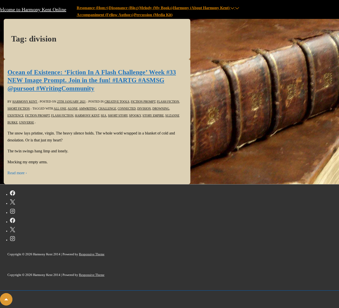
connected (127, 108)
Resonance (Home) (92, 8)
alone (73, 108)
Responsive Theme (91, 254)
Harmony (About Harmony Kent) (201, 8)
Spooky (135, 115)
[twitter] (12, 203)
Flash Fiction (168, 101)
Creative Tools (116, 101)
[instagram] (12, 212)
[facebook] (12, 194)
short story (118, 115)
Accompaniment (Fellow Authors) (105, 15)
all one (60, 108)
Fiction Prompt (143, 101)
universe (26, 122)
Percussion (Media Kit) (153, 15)
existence (15, 115)
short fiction (18, 108)
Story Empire (153, 115)
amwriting (88, 108)
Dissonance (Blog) (124, 8)
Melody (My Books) (155, 8)
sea (103, 115)
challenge (107, 108)
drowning (160, 108)
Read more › (17, 173)
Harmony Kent (87, 115)
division (144, 108)
